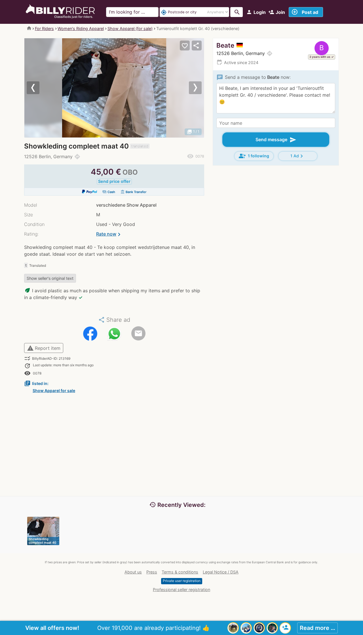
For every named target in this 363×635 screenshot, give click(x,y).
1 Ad (297, 156)
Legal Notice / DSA (221, 572)
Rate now (109, 234)
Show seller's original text (50, 278)
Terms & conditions (180, 572)
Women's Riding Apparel (81, 28)
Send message (276, 139)
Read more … (317, 628)
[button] (37, 87)
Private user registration (182, 581)
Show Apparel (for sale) (130, 28)
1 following (254, 156)
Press (151, 572)
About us (133, 572)
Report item (43, 348)
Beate (225, 45)
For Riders (44, 28)
